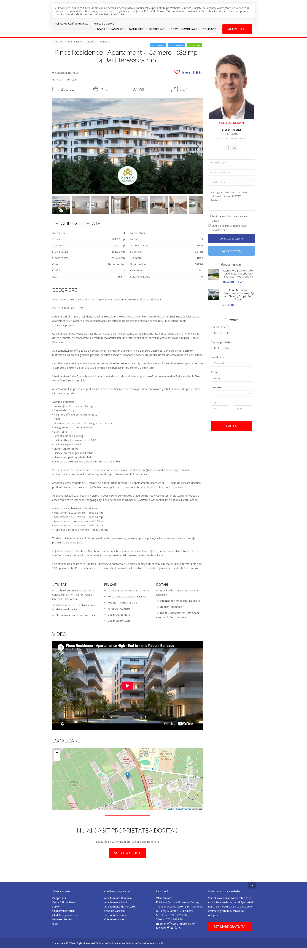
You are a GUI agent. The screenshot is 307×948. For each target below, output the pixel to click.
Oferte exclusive (114, 919)
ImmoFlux (160, 943)
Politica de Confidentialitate (71, 23)
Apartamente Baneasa (118, 898)
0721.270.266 (178, 915)
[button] (231, 333)
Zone (214, 372)
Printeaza (233, 251)
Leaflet (171, 808)
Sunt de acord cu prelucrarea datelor (229, 218)
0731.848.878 (174, 919)
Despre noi (59, 898)
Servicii (56, 906)
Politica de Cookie (103, 23)
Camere (216, 387)
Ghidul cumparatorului (65, 915)
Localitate (217, 357)
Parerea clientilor (62, 919)
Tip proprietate (221, 342)
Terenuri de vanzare (116, 915)
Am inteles (237, 29)
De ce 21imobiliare (63, 902)
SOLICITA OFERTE (127, 853)
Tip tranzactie (220, 327)
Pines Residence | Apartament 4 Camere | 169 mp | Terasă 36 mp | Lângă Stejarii (238, 295)
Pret (213, 402)
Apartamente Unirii (115, 902)
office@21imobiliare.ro (181, 923)
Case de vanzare (114, 910)
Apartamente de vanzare (119, 906)
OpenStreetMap (184, 808)
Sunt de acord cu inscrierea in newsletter (229, 228)
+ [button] (57, 752)
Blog (55, 923)
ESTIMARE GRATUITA (229, 926)
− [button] (57, 758)
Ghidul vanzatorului (63, 910)
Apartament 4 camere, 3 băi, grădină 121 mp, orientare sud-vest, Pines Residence (238, 273)
